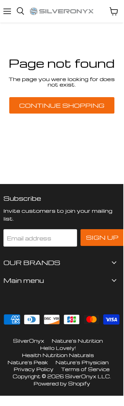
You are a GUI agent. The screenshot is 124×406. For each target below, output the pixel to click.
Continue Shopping (61, 105)
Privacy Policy (33, 369)
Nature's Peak (28, 362)
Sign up (102, 237)
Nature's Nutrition (77, 341)
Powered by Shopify (62, 383)
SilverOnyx (28, 341)
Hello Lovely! (58, 348)
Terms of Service (85, 369)
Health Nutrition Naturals (58, 355)
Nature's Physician (82, 362)
